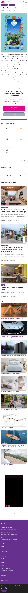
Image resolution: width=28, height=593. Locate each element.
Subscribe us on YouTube (8, 537)
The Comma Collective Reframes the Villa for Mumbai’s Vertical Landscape (13, 211)
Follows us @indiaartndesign (9, 534)
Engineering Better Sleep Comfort (10, 373)
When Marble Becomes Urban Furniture (12, 318)
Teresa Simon (5, 296)
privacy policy (23, 585)
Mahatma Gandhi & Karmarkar (17, 176)
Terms (2, 565)
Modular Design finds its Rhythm (10, 391)
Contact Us (4, 573)
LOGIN (14, 114)
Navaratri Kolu (6, 168)
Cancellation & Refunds (7, 570)
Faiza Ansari (5, 260)
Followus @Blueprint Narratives (10, 539)
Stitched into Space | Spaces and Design (12, 289)
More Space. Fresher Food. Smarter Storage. (13, 355)
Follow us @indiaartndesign (9, 529)
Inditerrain (4, 4)
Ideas (3, 285)
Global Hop (4, 554)
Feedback (3, 556)
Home (2, 546)
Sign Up (3, 558)
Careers (3, 578)
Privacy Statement (6, 568)
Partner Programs (5, 583)
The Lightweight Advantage (9, 409)
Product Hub (4, 551)
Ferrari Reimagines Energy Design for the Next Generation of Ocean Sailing (12, 446)
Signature (11, 4)
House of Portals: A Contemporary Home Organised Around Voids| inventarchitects (12, 250)
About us (3, 575)
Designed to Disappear (7, 427)
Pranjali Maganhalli (7, 220)
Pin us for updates (7, 532)
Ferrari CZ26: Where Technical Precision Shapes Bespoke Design (12, 337)
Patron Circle (4, 580)
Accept (4, 590)
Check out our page (7, 527)
